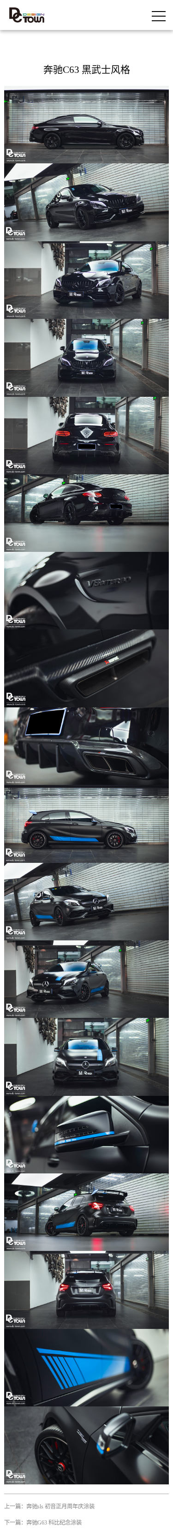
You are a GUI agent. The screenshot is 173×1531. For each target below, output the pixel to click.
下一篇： (43, 1522)
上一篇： (49, 1506)
